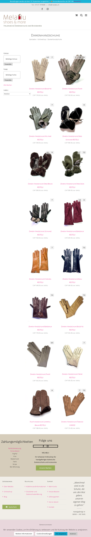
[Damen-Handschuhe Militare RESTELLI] (40, 103)
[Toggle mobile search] (81, 15)
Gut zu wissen (54, 502)
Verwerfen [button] (77, 1)
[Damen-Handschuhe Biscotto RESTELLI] (40, 56)
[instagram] (48, 446)
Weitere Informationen (24, 534)
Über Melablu (8, 486)
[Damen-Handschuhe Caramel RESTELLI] (40, 246)
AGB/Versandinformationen (36, 486)
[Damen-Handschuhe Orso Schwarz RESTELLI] (72, 103)
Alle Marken (8, 85)
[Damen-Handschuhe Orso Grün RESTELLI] (72, 151)
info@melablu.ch (53, 5)
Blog (5, 497)
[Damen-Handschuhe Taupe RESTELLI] (72, 56)
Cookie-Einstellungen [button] (44, 534)
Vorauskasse (14, 451)
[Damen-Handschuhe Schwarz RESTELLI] (40, 198)
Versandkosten (54, 492)
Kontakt (51, 507)
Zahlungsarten (54, 497)
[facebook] (43, 446)
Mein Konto (53, 486)
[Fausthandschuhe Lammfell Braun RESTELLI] (40, 389)
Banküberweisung (14, 448)
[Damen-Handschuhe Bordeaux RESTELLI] (72, 198)
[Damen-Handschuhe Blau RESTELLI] (72, 246)
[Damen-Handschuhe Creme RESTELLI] (72, 341)
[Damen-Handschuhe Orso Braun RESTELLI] (40, 151)
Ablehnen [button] (73, 534)
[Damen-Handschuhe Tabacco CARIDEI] (72, 389)
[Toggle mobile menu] (86, 15)
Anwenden (8, 64)
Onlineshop (8, 492)
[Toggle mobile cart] (76, 15)
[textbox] (14, 59)
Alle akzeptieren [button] (61, 534)
